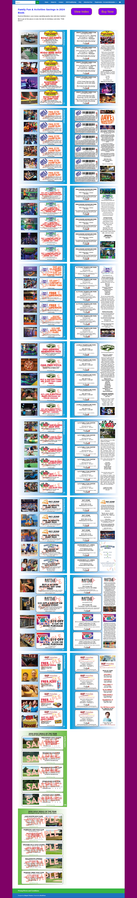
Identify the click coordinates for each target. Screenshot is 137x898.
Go (37, 2)
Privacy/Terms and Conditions (28, 891)
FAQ (80, 2)
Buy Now (107, 11)
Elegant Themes (28, 895)
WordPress (43, 895)
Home (46, 2)
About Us (53, 2)
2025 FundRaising (71, 2)
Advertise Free (88, 2)
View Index (81, 11)
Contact (61, 2)
